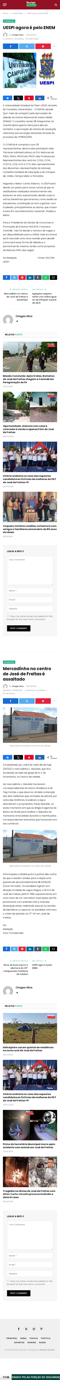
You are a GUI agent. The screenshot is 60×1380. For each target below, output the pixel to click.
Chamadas (9, 21)
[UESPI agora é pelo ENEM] (30, 70)
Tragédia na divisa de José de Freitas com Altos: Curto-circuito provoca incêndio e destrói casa (29, 1194)
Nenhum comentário (14, 39)
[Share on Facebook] (10, 46)
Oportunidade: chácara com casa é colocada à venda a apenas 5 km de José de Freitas (28, 429)
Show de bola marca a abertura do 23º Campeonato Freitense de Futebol (15, 970)
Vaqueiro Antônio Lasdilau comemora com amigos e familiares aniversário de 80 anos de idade (30, 529)
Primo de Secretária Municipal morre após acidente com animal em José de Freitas (29, 1146)
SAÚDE (42, 1342)
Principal (12, 1338)
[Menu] (5, 4)
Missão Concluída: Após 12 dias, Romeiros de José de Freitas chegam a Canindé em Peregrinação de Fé (28, 379)
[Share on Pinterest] (43, 46)
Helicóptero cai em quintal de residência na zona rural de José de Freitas (28, 1049)
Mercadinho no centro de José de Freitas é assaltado (16, 296)
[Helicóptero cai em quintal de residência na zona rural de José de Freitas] (30, 1028)
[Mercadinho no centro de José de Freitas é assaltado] (30, 725)
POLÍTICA (46, 1338)
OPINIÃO (31, 1342)
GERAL (23, 1338)
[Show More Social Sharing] (54, 46)
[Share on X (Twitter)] (27, 46)
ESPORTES (19, 1342)
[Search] (55, 4)
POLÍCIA (34, 1338)
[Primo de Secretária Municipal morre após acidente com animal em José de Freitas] (30, 1125)
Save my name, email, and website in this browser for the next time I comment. (30, 618)
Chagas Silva (17, 35)
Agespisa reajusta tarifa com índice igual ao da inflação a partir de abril (44, 298)
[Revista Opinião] (31, 4)
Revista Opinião (47, 1349)
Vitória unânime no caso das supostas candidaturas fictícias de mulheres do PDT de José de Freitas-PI (29, 479)
